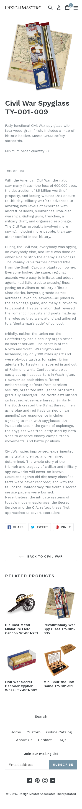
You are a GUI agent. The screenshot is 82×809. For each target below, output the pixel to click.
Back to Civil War (44, 556)
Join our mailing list (41, 754)
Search (41, 716)
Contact (45, 740)
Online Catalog (59, 732)
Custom (34, 732)
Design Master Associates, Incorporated (47, 794)
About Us (24, 740)
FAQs (61, 740)
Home (15, 732)
